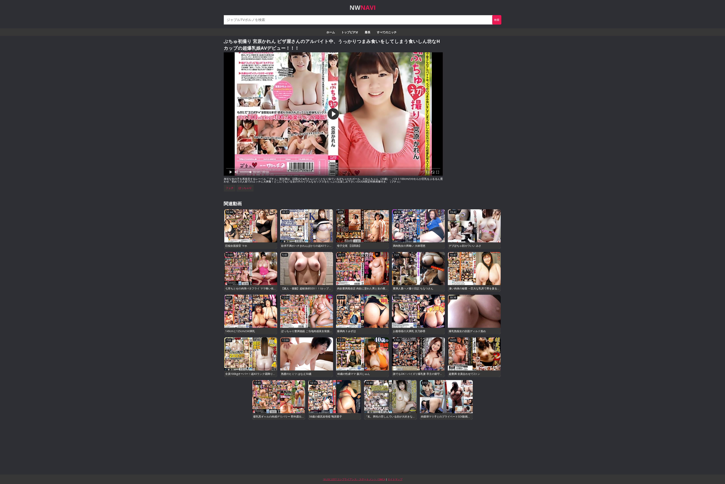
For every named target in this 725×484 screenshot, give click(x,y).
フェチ (230, 188)
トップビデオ (349, 32)
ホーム (330, 32)
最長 (367, 32)
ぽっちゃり (245, 188)
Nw (362, 7)
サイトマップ (395, 479)
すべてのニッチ (387, 32)
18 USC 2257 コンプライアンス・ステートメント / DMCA (354, 479)
